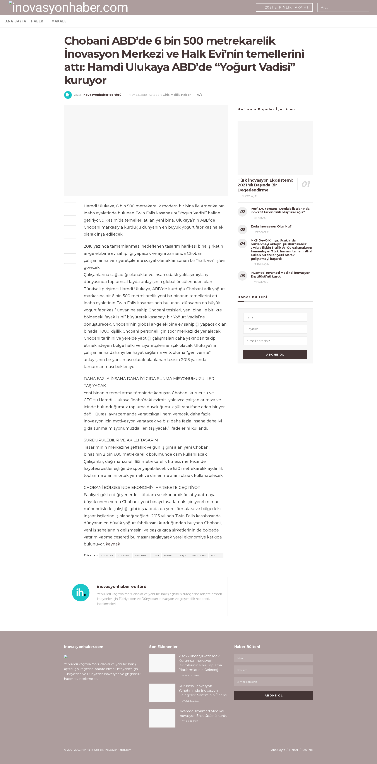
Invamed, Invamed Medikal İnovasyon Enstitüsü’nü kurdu (280, 274)
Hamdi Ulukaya (175, 555)
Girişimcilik (171, 94)
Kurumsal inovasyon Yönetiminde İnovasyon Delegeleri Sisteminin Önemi (203, 690)
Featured (141, 555)
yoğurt (216, 555)
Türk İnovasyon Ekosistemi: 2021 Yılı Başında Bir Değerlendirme (265, 185)
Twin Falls (199, 555)
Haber (37, 21)
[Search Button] (365, 7)
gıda (156, 555)
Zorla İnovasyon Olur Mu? (271, 226)
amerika (107, 555)
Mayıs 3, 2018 (138, 94)
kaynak (113, 544)
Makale (59, 21)
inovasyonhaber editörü (102, 94)
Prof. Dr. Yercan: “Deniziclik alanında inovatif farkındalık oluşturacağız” (280, 210)
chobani (124, 555)
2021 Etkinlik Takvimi (286, 7)
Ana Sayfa (15, 21)
